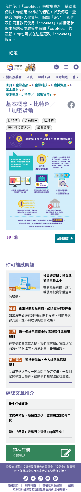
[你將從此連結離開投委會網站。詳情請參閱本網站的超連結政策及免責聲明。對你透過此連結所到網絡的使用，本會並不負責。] (33, 478)
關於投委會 (14, 77)
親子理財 (15, 360)
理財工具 (44, 77)
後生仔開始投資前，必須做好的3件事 (45, 308)
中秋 (12, 332)
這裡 (39, 34)
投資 (12, 289)
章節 (8, 34)
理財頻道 (61, 77)
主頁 (9, 85)
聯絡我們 (12, 485)
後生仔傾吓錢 (18, 404)
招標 (71, 485)
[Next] (77, 77)
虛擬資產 (60, 85)
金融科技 (41, 85)
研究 (30, 77)
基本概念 (12, 90)
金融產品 (22, 85)
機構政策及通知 (52, 485)
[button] (56, 67)
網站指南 (30, 485)
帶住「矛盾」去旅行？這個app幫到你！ (37, 432)
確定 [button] (13, 53)
